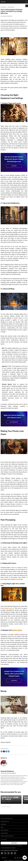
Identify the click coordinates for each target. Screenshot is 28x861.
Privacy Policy (20, 845)
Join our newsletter (7, 836)
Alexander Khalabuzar (7, 16)
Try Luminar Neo (14, 422)
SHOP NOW (14, 165)
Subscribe (14, 843)
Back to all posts (6, 806)
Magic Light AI (9, 608)
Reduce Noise (17, 630)
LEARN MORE (14, 680)
